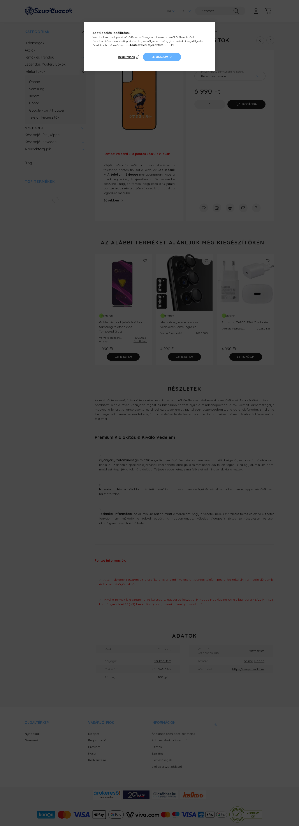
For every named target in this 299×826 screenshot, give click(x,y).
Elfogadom (160, 57)
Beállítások (126, 57)
